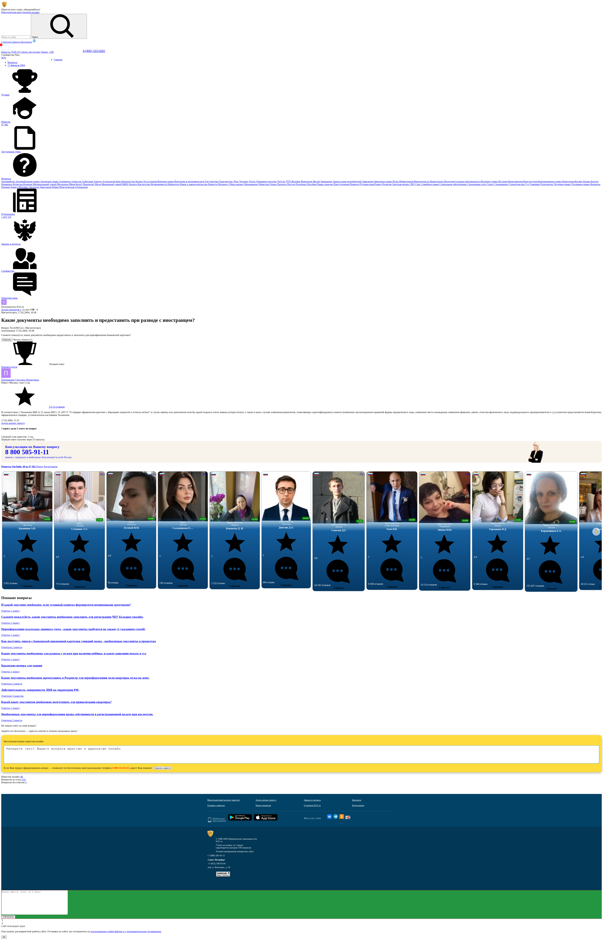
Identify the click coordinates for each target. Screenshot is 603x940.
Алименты (65, 181)
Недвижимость (159, 184)
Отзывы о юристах (216, 805)
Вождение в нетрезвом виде (189, 181)
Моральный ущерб (111, 184)
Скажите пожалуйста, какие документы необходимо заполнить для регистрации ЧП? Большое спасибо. (72, 616)
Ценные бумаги (10, 187)
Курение (28, 184)
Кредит (595, 181)
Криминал (7, 184)
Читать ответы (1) (22, 339)
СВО (412, 184)
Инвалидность (422, 181)
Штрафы (24, 187)
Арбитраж (88, 181)
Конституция (530, 181)
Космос (579, 181)
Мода (98, 184)
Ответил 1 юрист (10, 611)
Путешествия (367, 184)
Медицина (63, 184)
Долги (252, 181)
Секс (418, 184)
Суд (527, 184)
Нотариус (223, 184)
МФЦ (125, 184)
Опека (273, 184)
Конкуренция (515, 181)
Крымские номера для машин (21, 665)
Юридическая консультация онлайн (20, 12)
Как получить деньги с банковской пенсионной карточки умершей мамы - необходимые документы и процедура (78, 641)
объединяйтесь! (32, 9)
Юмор (55, 187)
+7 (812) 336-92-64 (216, 863)
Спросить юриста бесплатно (16, 42)
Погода (291, 184)
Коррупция (568, 181)
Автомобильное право (28, 181)
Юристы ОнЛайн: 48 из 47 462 (18, 466)
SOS (3, 57)
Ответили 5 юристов (12, 696)
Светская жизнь (400, 184)
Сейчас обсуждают (30, 52)
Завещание (327, 181)
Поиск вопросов (263, 805)
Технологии (547, 184)
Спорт (490, 184)
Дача (236, 181)
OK (4, 937)
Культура (18, 184)
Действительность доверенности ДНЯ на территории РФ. (40, 690)
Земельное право (383, 181)
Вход (5, 47)
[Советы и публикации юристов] (4, 6)
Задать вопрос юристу (13, 423)
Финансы (595, 184)
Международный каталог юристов (223, 800)
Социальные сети (477, 184)
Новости (213, 184)
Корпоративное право (550, 181)
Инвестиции (437, 181)
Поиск (39, 466)
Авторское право (49, 181)
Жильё (317, 181)
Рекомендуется (9, 367)
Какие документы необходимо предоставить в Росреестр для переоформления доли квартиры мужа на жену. (75, 677)
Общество (264, 184)
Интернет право (489, 181)
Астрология (109, 181)
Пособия (312, 184)
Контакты (356, 800)
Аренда (98, 181)
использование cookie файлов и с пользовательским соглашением (126, 931)
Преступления (342, 184)
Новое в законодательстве (194, 184)
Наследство (144, 184)
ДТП (288, 181)
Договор (244, 181)
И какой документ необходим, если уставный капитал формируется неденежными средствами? (66, 604)
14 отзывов (56, 407)
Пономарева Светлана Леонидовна (20, 380)
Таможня (535, 184)
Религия (387, 184)
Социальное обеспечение (453, 184)
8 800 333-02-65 (120, 768)
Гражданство (226, 181)
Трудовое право (562, 184)
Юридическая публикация (73, 187)
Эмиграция (45, 187)
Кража (587, 181)
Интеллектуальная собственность (462, 181)
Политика (301, 184)
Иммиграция (406, 181)
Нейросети (173, 184)
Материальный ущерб (45, 184)
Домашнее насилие (266, 181)
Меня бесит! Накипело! (82, 184)
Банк (118, 181)
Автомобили (8, 181)
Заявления (368, 181)
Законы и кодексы (312, 800)
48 (21, 776)
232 (24, 779)
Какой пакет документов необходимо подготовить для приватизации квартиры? (56, 702)
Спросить (27, 586)
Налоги (133, 184)
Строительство (516, 184)
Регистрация (50, 466)
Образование (251, 184)
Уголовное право (580, 184)
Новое (47, 52)
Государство (212, 181)
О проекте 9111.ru (312, 805)
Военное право (166, 181)
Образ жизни (236, 184)
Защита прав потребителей (347, 181)
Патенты (282, 184)
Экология (34, 187)
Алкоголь (76, 181)
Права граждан (325, 184)
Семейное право (430, 184)
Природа (355, 184)
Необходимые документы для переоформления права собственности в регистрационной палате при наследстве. (77, 714)
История (503, 181)
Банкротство (128, 181)
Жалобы (296, 181)
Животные (307, 181)
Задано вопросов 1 (11, 309)
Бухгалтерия (151, 181)
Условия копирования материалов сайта (234, 851)
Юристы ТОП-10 (10, 52)
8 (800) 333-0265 (94, 50)
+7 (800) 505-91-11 (216, 855)
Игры (396, 181)
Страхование (501, 184)
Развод (378, 184)
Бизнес (140, 181)
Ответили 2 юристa (11, 647)
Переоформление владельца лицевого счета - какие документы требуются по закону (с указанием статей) (73, 629)
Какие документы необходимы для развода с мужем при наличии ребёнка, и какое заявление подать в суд (73, 653)
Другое (281, 181)
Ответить (7, 340)
